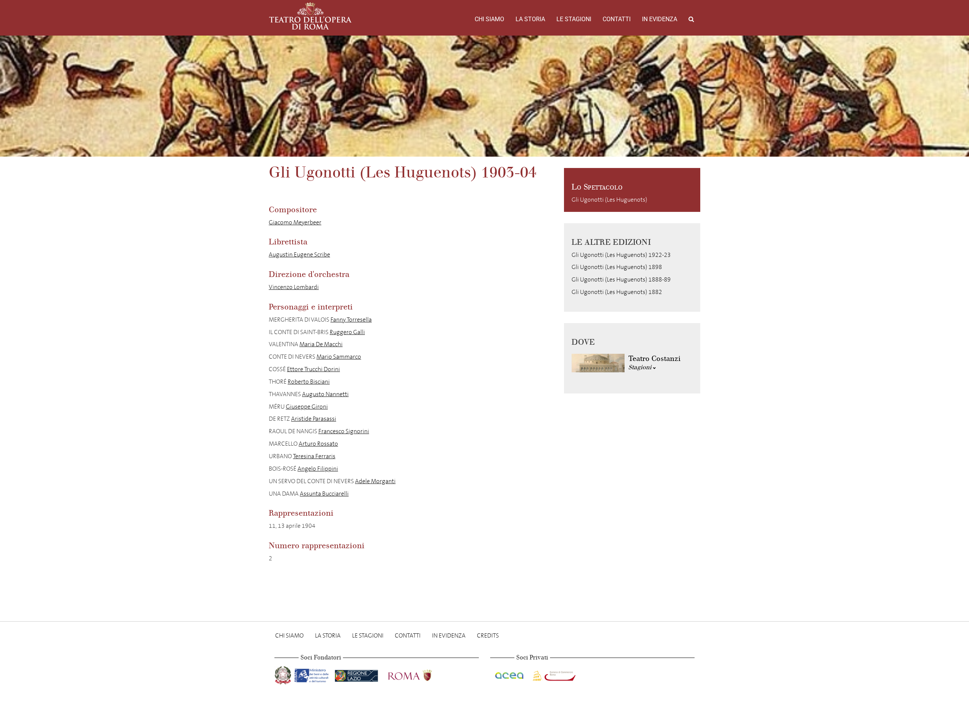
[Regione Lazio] (357, 674)
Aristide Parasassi (313, 419)
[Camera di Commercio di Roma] (553, 674)
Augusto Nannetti (325, 394)
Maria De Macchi (321, 344)
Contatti (617, 19)
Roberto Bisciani (309, 382)
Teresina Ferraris (314, 456)
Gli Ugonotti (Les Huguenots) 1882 (617, 292)
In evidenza (659, 19)
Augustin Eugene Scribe (299, 254)
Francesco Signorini (343, 431)
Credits (488, 635)
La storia (530, 19)
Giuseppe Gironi (307, 407)
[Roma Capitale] (420, 674)
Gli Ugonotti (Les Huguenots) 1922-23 (621, 255)
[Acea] (510, 674)
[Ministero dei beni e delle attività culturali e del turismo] (313, 674)
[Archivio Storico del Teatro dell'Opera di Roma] (310, 16)
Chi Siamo (489, 19)
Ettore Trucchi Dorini (313, 369)
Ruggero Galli (347, 332)
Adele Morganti (375, 481)
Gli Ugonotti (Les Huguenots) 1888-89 (621, 279)
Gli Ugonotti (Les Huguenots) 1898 (617, 267)
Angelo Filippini (318, 469)
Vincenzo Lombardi (294, 287)
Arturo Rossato (318, 444)
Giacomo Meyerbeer (295, 222)
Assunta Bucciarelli (324, 494)
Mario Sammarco (338, 357)
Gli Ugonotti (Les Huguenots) (609, 200)
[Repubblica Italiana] (283, 674)
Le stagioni (573, 19)
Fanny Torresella (351, 319)
